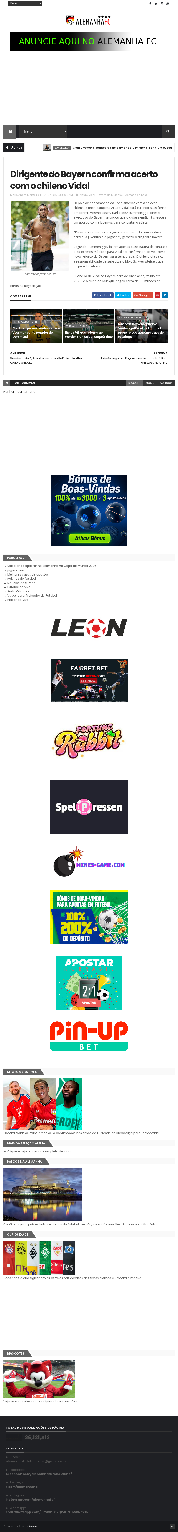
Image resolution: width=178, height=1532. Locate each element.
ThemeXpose (28, 1526)
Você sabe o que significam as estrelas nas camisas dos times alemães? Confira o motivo (72, 1278)
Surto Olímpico (18, 591)
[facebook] (150, 4)
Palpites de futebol (21, 578)
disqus (149, 383)
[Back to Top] (172, 1526)
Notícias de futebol (21, 583)
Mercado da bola (136, 195)
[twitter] (156, 4)
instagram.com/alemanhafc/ (30, 1499)
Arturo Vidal (87, 195)
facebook (165, 383)
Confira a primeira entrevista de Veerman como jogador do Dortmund (36, 332)
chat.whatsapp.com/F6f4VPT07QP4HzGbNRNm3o (47, 1512)
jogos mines (16, 570)
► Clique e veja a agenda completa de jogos (37, 1151)
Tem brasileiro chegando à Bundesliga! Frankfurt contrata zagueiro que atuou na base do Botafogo (140, 330)
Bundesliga (39, 147)
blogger (134, 383)
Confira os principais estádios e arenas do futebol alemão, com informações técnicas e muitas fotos (80, 1224)
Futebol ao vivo (18, 587)
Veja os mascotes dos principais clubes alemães (40, 1401)
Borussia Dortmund (26, 321)
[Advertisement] (89, 92)
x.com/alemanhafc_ (23, 1487)
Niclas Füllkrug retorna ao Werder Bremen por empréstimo (89, 334)
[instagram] (162, 4)
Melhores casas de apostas (28, 574)
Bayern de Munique (110, 195)
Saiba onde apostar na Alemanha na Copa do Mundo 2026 (51, 566)
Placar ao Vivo (18, 600)
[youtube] (167, 4)
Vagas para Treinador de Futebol (32, 595)
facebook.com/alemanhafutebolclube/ (39, 1474)
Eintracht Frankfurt (131, 317)
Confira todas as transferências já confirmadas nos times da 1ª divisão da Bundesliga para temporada (81, 1133)
